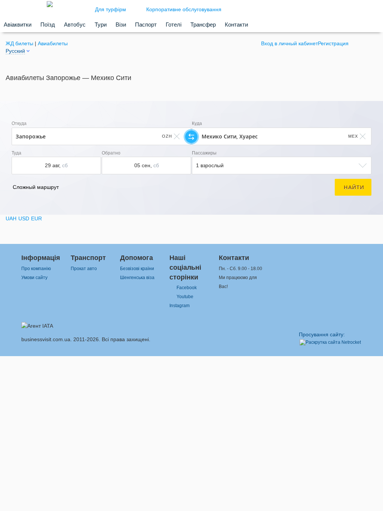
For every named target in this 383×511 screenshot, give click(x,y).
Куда (197, 123)
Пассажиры (204, 153)
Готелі (173, 25)
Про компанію (36, 268)
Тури (101, 25)
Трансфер (203, 25)
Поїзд (47, 25)
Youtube (185, 296)
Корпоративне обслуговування (183, 9)
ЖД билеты (19, 43)
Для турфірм (110, 9)
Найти (354, 187)
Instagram (179, 305)
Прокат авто (84, 268)
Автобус (75, 25)
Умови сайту (34, 277)
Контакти (236, 25)
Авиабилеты (53, 43)
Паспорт (146, 25)
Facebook (187, 287)
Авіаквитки (17, 25)
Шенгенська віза (137, 277)
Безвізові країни (137, 268)
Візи (121, 25)
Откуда (19, 123)
